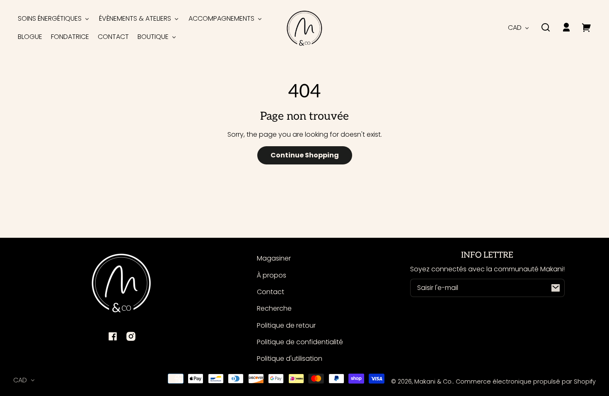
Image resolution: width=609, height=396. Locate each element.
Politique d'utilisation (289, 358)
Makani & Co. (433, 381)
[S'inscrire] (555, 288)
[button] (545, 27)
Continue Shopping (305, 155)
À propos (271, 275)
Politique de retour (286, 325)
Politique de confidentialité (300, 342)
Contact (270, 292)
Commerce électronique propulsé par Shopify (526, 381)
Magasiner (274, 258)
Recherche (274, 308)
